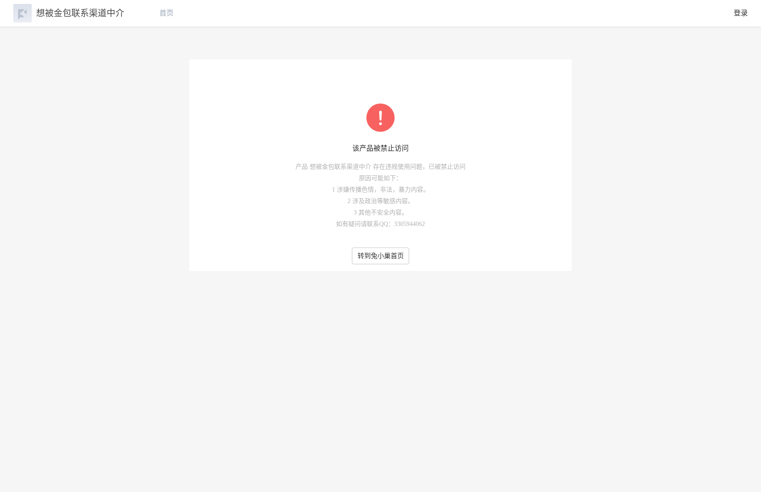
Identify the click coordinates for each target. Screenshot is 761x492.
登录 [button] (741, 13)
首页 (166, 13)
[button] (743, 471)
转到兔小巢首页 (381, 255)
